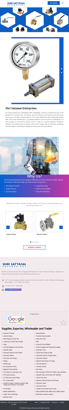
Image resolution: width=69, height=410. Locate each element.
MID (9, 402)
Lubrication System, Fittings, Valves (46, 355)
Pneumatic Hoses (41, 383)
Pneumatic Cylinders (42, 358)
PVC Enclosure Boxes (9, 375)
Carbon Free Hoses (41, 378)
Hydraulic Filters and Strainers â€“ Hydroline (48, 375)
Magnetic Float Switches (10, 369)
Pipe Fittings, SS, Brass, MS (11, 339)
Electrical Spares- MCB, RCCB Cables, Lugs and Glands (51, 372)
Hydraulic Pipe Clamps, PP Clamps (45, 361)
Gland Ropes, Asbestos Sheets (44, 394)
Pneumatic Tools (41, 350)
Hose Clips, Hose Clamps (10, 358)
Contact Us (55, 402)
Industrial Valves (42, 234)
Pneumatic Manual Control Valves (12, 353)
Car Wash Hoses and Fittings (11, 378)
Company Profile (44, 402)
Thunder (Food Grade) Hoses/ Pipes (46, 389)
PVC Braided (6, 389)
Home (36, 402)
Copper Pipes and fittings (10, 394)
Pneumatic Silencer (8, 355)
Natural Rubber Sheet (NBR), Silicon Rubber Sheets (50, 391)
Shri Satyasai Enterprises (31, 408)
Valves (5, 344)
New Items (39, 369)
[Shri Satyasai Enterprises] (33, 31)
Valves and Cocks (41, 339)
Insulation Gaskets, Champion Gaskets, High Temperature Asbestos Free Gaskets (15, 384)
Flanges (5, 361)
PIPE (37, 342)
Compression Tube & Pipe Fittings (13, 342)
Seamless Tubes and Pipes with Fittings (47, 380)
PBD (14, 404)
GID (19, 402)
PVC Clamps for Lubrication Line (12, 372)
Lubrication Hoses (41, 386)
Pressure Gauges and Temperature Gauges (48, 347)
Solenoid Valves (11, 234)
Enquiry (62, 402)
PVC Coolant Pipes (8, 380)
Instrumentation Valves (10, 366)
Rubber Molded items (9, 391)
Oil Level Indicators (41, 364)
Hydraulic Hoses (7, 397)
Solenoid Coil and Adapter (43, 344)
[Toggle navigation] (63, 3)
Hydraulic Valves (7, 350)
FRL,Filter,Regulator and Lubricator (13, 347)
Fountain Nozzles (41, 366)
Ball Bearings (7, 364)
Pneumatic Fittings (8, 333)
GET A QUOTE (53, 3)
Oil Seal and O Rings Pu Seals (44, 353)
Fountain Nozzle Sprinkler (43, 336)
